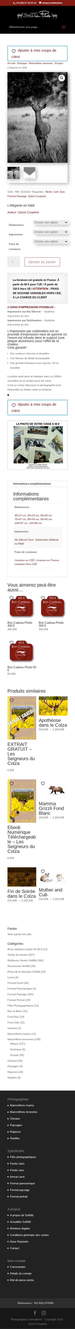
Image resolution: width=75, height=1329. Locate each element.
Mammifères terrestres (41, 63)
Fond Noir (13, 1016)
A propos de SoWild (21, 1215)
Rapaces (12, 1071)
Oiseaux (12, 1060)
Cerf (56, 191)
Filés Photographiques (20, 1005)
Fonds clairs (17, 1163)
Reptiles (12, 1077)
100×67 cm (21, 523)
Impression (16, 234)
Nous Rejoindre (19, 1241)
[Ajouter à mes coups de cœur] (12, 598)
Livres (10, 977)
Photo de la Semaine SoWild (23, 971)
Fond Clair (13, 1022)
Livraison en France (47, 560)
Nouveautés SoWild (18, 966)
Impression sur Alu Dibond (24, 311)
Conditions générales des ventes (29, 1235)
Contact (14, 1248)
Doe (62, 191)
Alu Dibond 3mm (24, 539)
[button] (61, 78)
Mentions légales (20, 1228)
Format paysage (19, 1189)
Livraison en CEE (24, 560)
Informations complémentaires (32, 483)
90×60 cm (46, 519)
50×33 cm (33, 515)
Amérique (15, 1049)
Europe (58, 63)
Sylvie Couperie (37, 196)
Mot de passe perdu (22, 1280)
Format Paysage (17, 196)
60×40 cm (46, 515)
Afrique (14, 1043)
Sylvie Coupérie (28, 212)
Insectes (12, 1028)
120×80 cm (35, 523)
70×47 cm (20, 519)
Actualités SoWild (20, 1221)
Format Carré (15, 982)
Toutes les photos (17, 954)
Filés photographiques (23, 1157)
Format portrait (18, 1196)
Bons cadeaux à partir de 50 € (24, 949)
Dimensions (16, 224)
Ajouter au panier (42, 262)
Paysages (13, 1066)
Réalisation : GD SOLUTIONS (36, 1303)
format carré (17, 1176)
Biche (49, 191)
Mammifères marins (18, 1033)
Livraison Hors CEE (26, 564)
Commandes (17, 1266)
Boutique (22, 63)
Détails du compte (20, 1273)
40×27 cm (20, 515)
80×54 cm (33, 519)
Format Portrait (16, 999)
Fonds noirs (17, 1170)
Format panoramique (22, 1183)
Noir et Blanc (14, 1011)
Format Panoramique (19, 988)
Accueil (11, 63)
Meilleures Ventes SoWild (22, 960)
